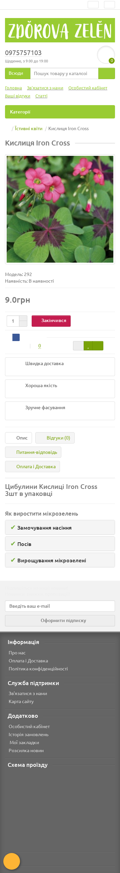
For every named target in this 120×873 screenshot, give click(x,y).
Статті (41, 95)
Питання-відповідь (36, 452)
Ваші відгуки (17, 95)
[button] (60, 527)
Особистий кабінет (87, 87)
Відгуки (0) (58, 438)
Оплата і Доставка (36, 466)
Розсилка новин (26, 750)
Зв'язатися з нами (45, 87)
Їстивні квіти (28, 128)
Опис (22, 438)
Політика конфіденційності (38, 668)
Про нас (17, 652)
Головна (13, 87)
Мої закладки (24, 742)
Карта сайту (21, 701)
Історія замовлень (28, 734)
